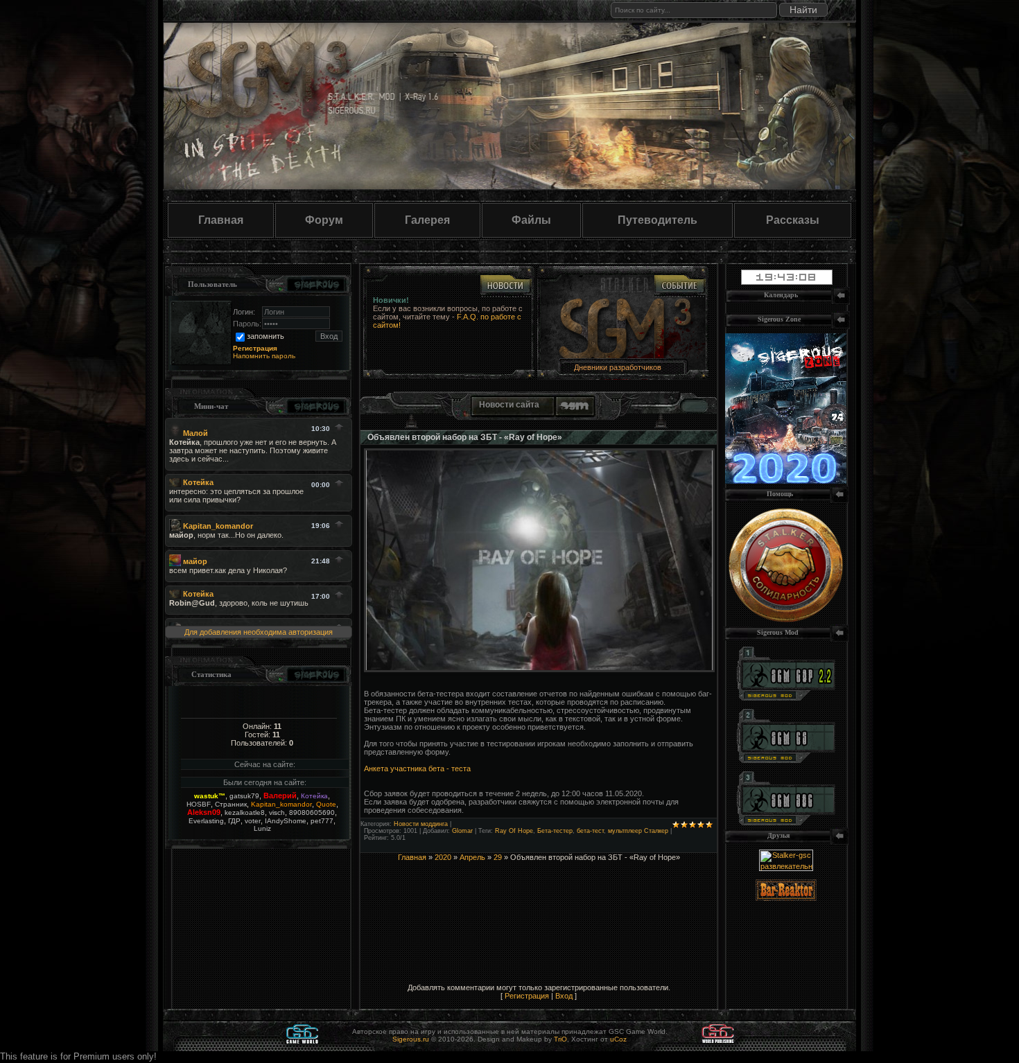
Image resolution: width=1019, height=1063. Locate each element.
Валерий (280, 795)
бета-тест (590, 830)
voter (253, 821)
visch (277, 812)
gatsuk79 (244, 796)
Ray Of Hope (514, 830)
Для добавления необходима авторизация (258, 632)
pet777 (322, 821)
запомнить (265, 336)
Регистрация (527, 996)
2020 (443, 857)
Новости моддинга (421, 823)
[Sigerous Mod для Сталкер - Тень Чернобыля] (786, 822)
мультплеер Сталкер (638, 830)
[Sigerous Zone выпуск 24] (785, 481)
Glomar (462, 830)
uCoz (618, 1039)
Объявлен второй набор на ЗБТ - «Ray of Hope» (464, 437)
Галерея (427, 220)
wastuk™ (209, 796)
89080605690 (312, 812)
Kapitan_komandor (281, 804)
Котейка (314, 796)
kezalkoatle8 (245, 812)
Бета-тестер (555, 830)
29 (498, 857)
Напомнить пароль (264, 356)
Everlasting (206, 821)
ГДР (234, 821)
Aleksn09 (203, 812)
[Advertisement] (538, 882)
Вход (564, 996)
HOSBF (198, 804)
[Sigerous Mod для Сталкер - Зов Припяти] (786, 698)
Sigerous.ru (410, 1039)
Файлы (531, 220)
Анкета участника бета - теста (417, 768)
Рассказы (792, 220)
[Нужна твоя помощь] (786, 619)
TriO (560, 1039)
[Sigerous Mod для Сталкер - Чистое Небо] (786, 760)
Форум (324, 220)
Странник (231, 804)
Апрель (472, 857)
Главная (220, 220)
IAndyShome (285, 821)
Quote (326, 804)
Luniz (262, 828)
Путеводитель (657, 220)
